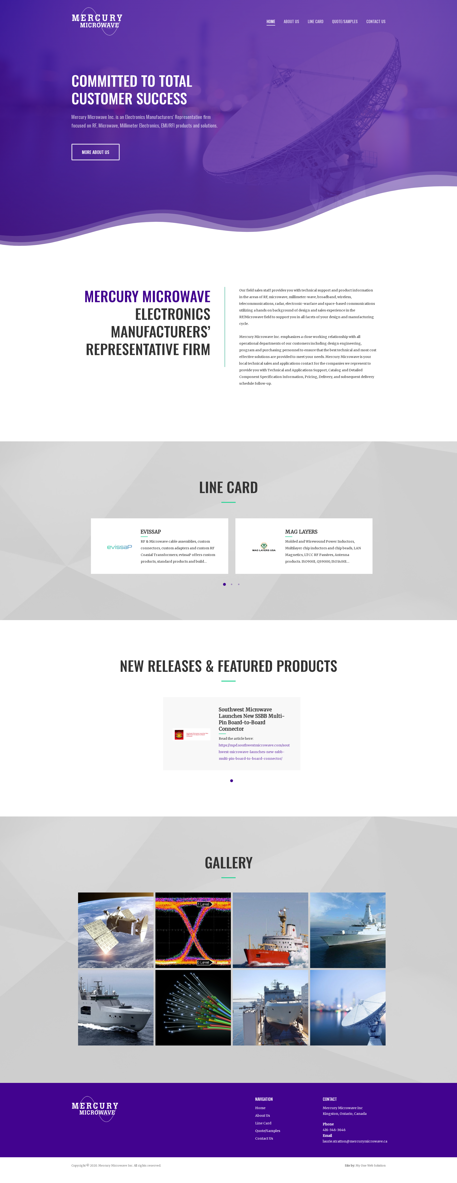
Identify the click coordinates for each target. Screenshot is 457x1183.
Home (271, 21)
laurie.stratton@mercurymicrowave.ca (355, 1141)
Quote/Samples (345, 21)
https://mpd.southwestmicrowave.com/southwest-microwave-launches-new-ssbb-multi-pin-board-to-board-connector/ (254, 752)
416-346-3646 (334, 1130)
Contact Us (376, 21)
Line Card (315, 21)
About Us (291, 21)
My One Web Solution (371, 1165)
